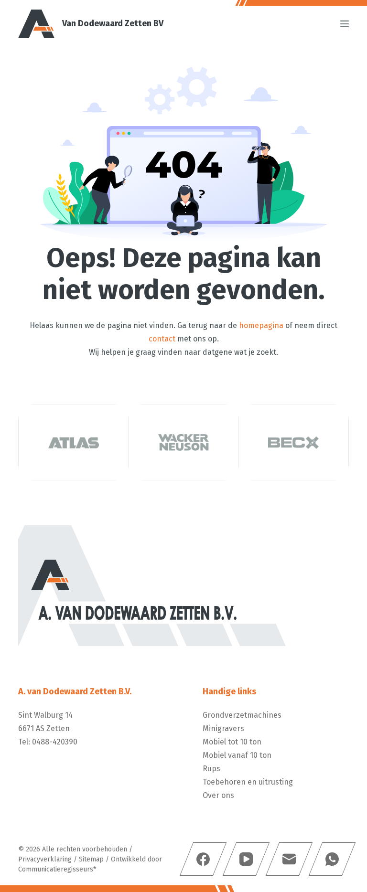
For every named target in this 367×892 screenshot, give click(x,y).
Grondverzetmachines (242, 715)
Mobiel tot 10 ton (232, 741)
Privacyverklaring (45, 859)
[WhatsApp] (331, 859)
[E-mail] (288, 859)
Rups (211, 768)
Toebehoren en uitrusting (248, 781)
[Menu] (344, 24)
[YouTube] (245, 859)
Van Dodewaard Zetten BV (112, 23)
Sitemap (91, 859)
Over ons (218, 795)
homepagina (261, 325)
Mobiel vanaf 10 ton (237, 755)
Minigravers (223, 728)
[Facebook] (202, 859)
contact (162, 338)
